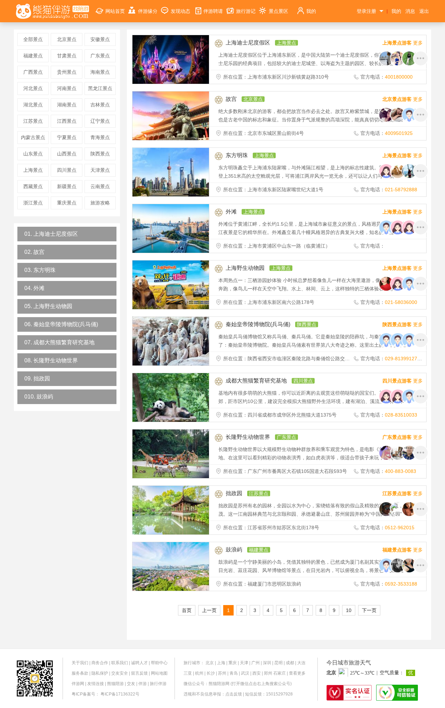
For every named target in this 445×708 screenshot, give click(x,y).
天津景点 (100, 170)
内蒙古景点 (33, 137)
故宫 (231, 99)
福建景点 (33, 55)
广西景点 (33, 72)
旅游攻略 (100, 203)
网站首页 (115, 11)
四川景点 (66, 170)
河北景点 (33, 88)
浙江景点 (33, 203)
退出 (424, 11)
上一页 (209, 610)
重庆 (232, 662)
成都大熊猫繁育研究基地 (256, 381)
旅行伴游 (158, 683)
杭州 (199, 673)
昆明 (278, 662)
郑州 (268, 673)
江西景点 (66, 121)
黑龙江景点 (100, 88)
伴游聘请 (213, 11)
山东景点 (33, 153)
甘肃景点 (66, 55)
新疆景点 (66, 186)
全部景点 (33, 39)
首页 (187, 610)
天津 (244, 662)
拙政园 (234, 493)
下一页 (369, 610)
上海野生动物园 (245, 268)
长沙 (211, 673)
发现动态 (180, 11)
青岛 (233, 673)
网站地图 (159, 673)
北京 (209, 662)
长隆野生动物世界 (248, 437)
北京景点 (66, 39)
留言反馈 (139, 673)
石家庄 (279, 673)
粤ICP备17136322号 (119, 694)
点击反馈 (233, 694)
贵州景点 (66, 72)
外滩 (231, 212)
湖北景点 (33, 104)
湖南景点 (66, 104)
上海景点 (33, 170)
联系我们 (119, 662)
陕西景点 (100, 153)
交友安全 (119, 673)
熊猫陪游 (115, 683)
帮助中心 (159, 662)
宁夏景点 (66, 137)
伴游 (142, 683)
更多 (402, 43)
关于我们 (80, 662)
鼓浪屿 (234, 550)
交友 (131, 683)
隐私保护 (99, 673)
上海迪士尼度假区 (248, 43)
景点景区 (278, 11)
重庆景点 (66, 203)
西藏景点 (33, 186)
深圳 (267, 662)
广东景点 (100, 55)
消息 (410, 11)
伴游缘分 (147, 11)
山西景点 (66, 153)
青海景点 (100, 137)
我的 (311, 11)
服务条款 (80, 673)
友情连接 (95, 683)
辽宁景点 (100, 121)
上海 (221, 662)
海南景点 (100, 72)
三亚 (188, 673)
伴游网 (78, 683)
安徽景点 (100, 39)
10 (348, 610)
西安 (256, 673)
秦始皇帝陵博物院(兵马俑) (258, 324)
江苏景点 (33, 121)
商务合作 (99, 662)
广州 (255, 662)
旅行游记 (246, 11)
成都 (290, 662)
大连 (301, 662)
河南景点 (66, 88)
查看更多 (297, 673)
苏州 (222, 673)
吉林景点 (100, 104)
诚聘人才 (139, 662)
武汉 (245, 673)
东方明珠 (237, 155)
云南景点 (100, 186)
